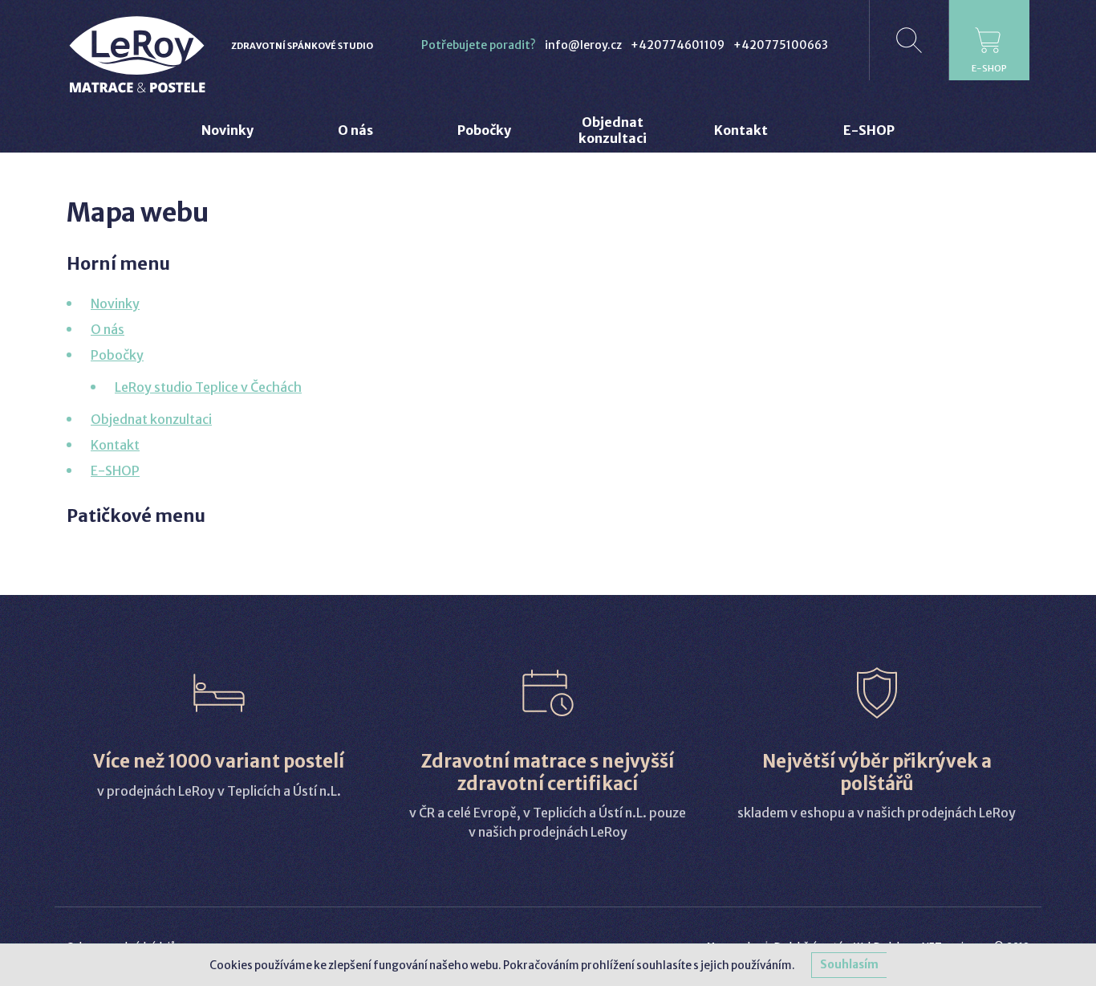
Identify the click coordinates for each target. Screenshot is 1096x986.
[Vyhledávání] (909, 40)
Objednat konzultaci (151, 419)
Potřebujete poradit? (478, 45)
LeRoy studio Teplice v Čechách (208, 387)
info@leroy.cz (583, 45)
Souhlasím (849, 965)
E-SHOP (115, 470)
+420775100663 (780, 45)
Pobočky (117, 355)
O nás (107, 329)
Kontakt (115, 445)
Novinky (115, 303)
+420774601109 (678, 45)
